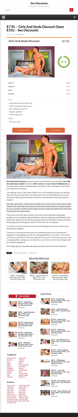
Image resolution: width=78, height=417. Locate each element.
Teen (20, 372)
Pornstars (22, 366)
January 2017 (11, 397)
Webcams (22, 377)
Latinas (21, 360)
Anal (8, 361)
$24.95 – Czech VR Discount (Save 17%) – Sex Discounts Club (60, 371)
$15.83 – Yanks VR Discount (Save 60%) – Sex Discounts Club (61, 392)
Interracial (22, 358)
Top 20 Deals (23, 373)
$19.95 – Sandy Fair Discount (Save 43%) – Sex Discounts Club (26, 334)
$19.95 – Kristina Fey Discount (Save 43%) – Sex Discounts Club (60, 277)
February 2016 (23, 397)
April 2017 (10, 392)
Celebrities (10, 370)
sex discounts (32, 253)
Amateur (10, 360)
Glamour (10, 377)
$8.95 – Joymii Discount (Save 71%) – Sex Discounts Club (39, 277)
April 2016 (22, 394)
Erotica (9, 372)
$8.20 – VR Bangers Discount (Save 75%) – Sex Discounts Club (60, 361)
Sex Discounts (39, 3)
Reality (21, 368)
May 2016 (22, 392)
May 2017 (10, 391)
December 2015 (24, 401)
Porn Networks (24, 365)
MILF (20, 363)
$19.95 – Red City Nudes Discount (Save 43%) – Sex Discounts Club (60, 351)
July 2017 (10, 387)
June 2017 (10, 389)
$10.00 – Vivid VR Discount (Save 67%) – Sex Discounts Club (60, 382)
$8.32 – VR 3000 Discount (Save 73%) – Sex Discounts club (26, 344)
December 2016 (12, 399)
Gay (8, 375)
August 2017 (11, 385)
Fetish (9, 373)
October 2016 (11, 403)
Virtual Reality (23, 375)
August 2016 (23, 387)
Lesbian (21, 361)
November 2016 (12, 401)
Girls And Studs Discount (20, 253)
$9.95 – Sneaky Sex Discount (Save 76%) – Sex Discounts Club (17, 277)
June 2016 (22, 391)
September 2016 (24, 385)
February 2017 (12, 396)
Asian (9, 363)
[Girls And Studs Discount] (31, 61)
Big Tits (9, 366)
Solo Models (23, 370)
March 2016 (23, 396)
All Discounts (20, 34)
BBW (8, 365)
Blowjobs (10, 368)
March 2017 (11, 394)
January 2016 (23, 399)
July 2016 (22, 389)
